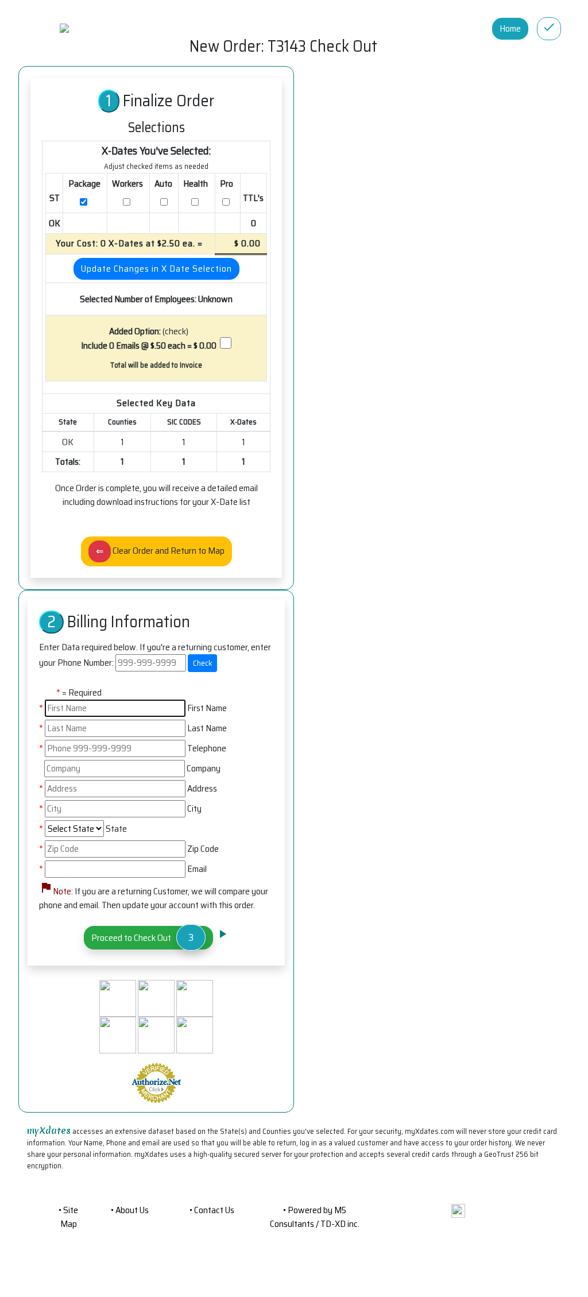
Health (196, 183)
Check (202, 663)
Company (203, 768)
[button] (458, 1210)
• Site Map (68, 1217)
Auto (164, 183)
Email (197, 869)
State (116, 829)
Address (202, 789)
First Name (207, 708)
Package (85, 183)
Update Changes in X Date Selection (156, 268)
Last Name (207, 728)
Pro (227, 183)
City (194, 809)
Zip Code (203, 849)
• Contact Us (211, 1210)
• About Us (130, 1210)
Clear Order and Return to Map (160, 550)
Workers (128, 183)
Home (510, 28)
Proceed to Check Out (143, 937)
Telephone (206, 748)
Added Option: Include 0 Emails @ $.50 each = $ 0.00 (148, 338)
